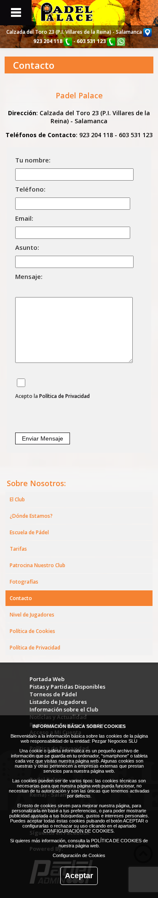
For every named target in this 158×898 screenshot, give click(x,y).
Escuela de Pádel (29, 532)
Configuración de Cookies (79, 855)
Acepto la (52, 396)
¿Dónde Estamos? (31, 515)
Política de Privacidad (64, 396)
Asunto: (27, 247)
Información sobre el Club (63, 709)
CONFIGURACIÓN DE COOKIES (78, 830)
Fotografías (24, 581)
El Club (17, 499)
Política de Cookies (32, 631)
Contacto (21, 598)
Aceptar (79, 875)
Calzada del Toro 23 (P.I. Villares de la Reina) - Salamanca (74, 31)
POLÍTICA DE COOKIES (116, 840)
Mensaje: (29, 276)
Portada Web (46, 679)
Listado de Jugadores (58, 702)
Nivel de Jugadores (32, 614)
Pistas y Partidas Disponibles (67, 686)
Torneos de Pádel (53, 694)
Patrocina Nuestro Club (37, 565)
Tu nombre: (33, 160)
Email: (24, 218)
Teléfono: (30, 189)
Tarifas (18, 548)
